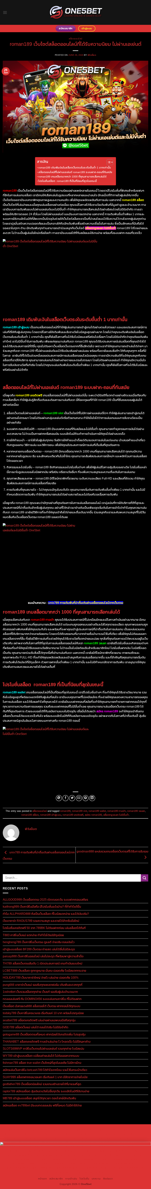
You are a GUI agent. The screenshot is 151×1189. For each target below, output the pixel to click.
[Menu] (5, 12)
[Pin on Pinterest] (85, 798)
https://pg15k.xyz (53, 1133)
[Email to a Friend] (79, 798)
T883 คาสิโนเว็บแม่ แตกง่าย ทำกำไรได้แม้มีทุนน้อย (33, 935)
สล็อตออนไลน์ (75, 39)
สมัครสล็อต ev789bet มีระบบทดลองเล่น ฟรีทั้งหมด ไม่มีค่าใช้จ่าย (42, 1105)
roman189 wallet (97, 811)
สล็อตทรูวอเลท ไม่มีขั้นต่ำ (116, 814)
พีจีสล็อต (91, 55)
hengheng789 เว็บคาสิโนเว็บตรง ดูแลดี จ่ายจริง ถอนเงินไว (38, 942)
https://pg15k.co (73, 1133)
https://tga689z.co (41, 1129)
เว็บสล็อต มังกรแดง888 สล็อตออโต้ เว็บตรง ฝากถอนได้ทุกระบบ (41, 1006)
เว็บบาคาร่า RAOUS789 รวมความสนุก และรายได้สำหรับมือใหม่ (41, 920)
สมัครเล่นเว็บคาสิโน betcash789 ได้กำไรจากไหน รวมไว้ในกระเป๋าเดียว (45, 1069)
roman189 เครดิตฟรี (73, 814)
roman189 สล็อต (30, 814)
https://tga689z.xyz (63, 1129)
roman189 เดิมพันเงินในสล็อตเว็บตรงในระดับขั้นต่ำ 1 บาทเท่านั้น (74, 167)
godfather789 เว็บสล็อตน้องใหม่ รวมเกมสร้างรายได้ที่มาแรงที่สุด (42, 1084)
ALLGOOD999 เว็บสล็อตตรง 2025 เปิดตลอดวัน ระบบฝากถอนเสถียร (45, 899)
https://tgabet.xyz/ (106, 1138)
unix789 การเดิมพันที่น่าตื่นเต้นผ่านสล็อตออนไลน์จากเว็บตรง (85, 602)
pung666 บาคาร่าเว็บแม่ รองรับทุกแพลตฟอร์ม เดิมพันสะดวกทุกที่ (42, 984)
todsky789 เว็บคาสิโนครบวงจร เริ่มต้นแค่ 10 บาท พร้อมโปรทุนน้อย (43, 1013)
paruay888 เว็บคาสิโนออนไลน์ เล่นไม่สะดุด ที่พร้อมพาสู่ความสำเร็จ (43, 956)
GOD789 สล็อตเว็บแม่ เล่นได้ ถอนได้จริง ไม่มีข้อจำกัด (35, 1027)
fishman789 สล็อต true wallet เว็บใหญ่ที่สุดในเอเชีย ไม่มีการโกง (42, 1062)
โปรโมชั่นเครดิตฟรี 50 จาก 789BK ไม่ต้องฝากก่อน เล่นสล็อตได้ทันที (44, 927)
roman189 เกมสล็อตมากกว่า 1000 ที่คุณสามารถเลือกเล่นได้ (72, 176)
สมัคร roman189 (93, 814)
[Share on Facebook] (65, 798)
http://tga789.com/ (128, 1138)
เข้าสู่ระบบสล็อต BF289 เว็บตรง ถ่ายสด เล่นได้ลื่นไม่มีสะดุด (39, 949)
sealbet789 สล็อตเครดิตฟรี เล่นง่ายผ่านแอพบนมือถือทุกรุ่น (39, 1020)
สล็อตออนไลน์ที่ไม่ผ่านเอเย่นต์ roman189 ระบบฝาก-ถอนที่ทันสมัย (75, 172)
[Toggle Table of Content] (108, 162)
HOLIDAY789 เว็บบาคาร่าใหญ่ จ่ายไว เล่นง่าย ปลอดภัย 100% (40, 977)
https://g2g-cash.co (133, 1129)
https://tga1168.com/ (84, 1138)
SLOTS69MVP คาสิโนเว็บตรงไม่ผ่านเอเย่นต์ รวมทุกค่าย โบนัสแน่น (43, 1048)
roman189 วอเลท (136, 811)
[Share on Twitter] (72, 798)
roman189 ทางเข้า (116, 811)
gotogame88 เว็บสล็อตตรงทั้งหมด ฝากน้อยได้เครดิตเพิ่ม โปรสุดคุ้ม (44, 1034)
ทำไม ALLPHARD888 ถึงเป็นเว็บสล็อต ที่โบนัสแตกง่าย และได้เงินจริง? (46, 913)
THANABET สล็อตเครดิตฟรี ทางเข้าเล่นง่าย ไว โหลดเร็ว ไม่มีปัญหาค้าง (46, 1041)
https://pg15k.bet (12, 1133)
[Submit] (144, 877)
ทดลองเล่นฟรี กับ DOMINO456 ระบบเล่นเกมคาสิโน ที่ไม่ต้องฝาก (42, 998)
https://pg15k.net (93, 1133)
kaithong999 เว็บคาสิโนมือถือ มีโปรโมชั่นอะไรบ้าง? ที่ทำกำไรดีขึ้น (42, 906)
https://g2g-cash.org (109, 1129)
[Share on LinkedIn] (92, 798)
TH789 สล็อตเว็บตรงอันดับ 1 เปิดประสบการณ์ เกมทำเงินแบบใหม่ (42, 963)
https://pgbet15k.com (115, 1133)
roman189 (65, 811)
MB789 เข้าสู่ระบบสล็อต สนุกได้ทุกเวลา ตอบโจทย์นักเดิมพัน (39, 1098)
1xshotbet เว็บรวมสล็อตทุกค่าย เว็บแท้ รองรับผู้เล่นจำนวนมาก (40, 991)
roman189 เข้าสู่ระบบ (50, 814)
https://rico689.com (86, 1129)
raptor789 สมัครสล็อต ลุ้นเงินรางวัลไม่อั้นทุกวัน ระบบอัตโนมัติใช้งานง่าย (46, 1091)
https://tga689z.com (18, 1129)
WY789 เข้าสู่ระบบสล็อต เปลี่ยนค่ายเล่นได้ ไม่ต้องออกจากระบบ (41, 1055)
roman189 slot (79, 811)
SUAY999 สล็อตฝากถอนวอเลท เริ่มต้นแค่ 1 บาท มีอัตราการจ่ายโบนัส (45, 1077)
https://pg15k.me (33, 1133)
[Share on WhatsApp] (59, 798)
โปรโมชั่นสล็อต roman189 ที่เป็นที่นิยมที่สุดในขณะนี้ (67, 180)
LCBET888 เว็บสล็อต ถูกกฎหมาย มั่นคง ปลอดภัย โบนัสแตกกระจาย (44, 970)
